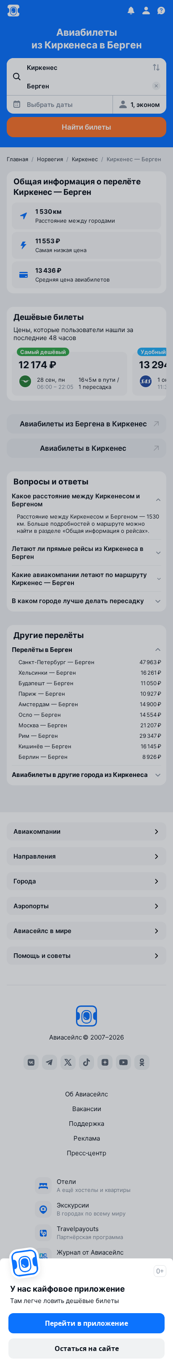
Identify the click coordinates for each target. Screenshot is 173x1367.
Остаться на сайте (87, 1348)
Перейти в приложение (86, 1323)
